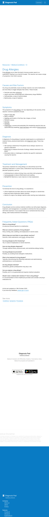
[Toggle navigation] (45, 2)
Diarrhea (6, 122)
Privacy (6, 506)
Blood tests (7, 149)
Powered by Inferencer (24, 355)
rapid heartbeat (24, 127)
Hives (6, 114)
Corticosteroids (8, 175)
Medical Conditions (17, 65)
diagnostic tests (31, 141)
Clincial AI (7, 514)
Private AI (7, 512)
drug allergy (17, 110)
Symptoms (13, 301)
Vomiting (7, 123)
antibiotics (19, 92)
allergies (8, 72)
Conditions (6, 301)
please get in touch (23, 290)
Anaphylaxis (7, 125)
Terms (6, 504)
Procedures (19, 301)
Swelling (6, 118)
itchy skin (12, 114)
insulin (23, 237)
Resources (6, 65)
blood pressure (41, 127)
